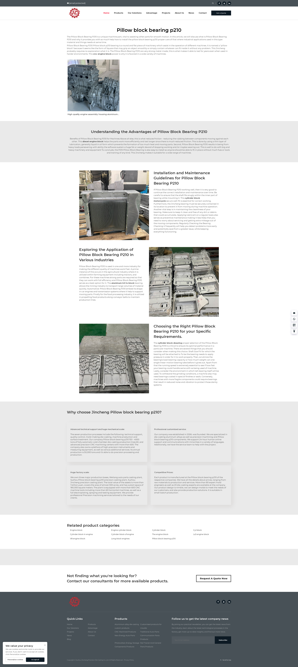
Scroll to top (227, 660)
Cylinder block (159, 530)
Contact (203, 13)
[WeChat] (294, 325)
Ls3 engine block (201, 534)
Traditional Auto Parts (149, 632)
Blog (69, 639)
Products (118, 13)
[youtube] (224, 3)
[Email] (294, 313)
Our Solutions (135, 13)
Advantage (151, 13)
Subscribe (223, 640)
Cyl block (197, 530)
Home (106, 13)
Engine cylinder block (121, 530)
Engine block (76, 530)
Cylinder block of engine (122, 534)
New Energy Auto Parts (125, 635)
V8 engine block (77, 539)
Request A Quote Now (213, 578)
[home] (74, 13)
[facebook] (219, 3)
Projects (166, 13)
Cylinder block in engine (81, 534)
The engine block (160, 534)
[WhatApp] (294, 319)
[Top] (294, 331)
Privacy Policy (129, 660)
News (191, 13)
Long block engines (120, 539)
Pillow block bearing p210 (164, 539)
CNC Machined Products (125, 632)
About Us (179, 13)
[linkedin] (229, 3)
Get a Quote (221, 13)
